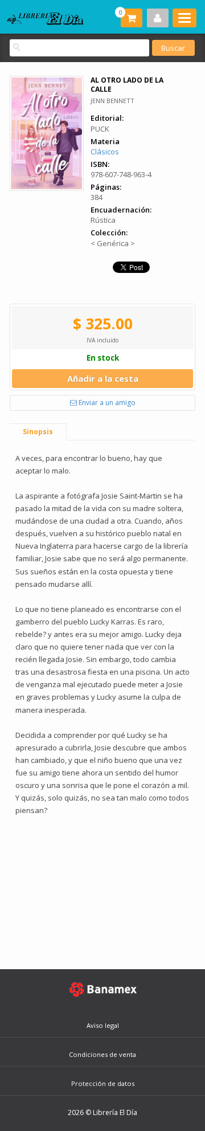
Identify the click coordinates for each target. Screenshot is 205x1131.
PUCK (100, 129)
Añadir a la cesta (102, 378)
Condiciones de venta (102, 1054)
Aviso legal (103, 1025)
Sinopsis (38, 431)
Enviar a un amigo (106, 402)
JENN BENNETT (112, 100)
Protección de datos (102, 1083)
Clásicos (105, 151)
